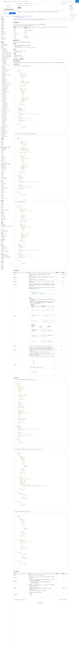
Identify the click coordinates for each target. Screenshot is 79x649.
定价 (17, 1)
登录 (77, 1)
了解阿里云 (27, 1)
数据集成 (24, 5)
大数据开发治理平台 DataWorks (18, 5)
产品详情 (61, 9)
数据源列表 (27, 5)
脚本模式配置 (49, 62)
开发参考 (21, 3)
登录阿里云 (12, 13)
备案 (70, 1)
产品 (10, 1)
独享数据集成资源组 (29, 16)
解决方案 (13, 1)
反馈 (41, 603)
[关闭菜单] (1, 1)
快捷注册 (5, 13)
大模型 (8, 1)
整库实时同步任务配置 (20, 56)
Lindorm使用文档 (28, 19)
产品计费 (24, 3)
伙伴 (22, 1)
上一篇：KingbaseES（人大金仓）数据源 (19, 599)
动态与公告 (31, 3)
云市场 (20, 1)
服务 (24, 1)
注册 (74, 1)
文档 (68, 1)
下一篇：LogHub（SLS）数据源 (62, 599)
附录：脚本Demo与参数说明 (32, 47)
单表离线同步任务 (19, 46)
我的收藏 (65, 9)
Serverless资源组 (22, 17)
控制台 (72, 1)
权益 (15, 1)
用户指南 (18, 3)
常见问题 (27, 3)
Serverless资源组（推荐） (22, 16)
